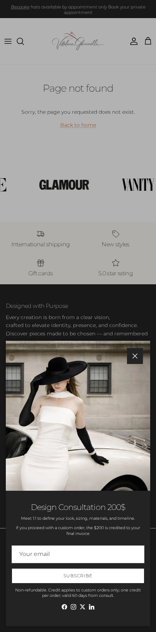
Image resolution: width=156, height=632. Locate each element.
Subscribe (78, 575)
